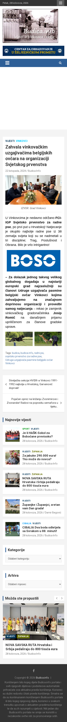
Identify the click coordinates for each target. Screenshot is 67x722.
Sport (26, 429)
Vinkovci (22, 141)
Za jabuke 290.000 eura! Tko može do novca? (39, 457)
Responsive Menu (60, 3)
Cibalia (26, 523)
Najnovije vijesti (18, 420)
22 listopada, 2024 (15, 170)
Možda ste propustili (22, 598)
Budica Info (34, 170)
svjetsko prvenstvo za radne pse (23, 356)
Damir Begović (53, 512)
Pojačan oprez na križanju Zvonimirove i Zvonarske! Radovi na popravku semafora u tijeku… (32, 402)
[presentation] (56, 598)
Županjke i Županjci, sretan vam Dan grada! (41, 506)
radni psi (39, 353)
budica (15, 353)
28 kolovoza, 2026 (32, 440)
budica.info (27, 353)
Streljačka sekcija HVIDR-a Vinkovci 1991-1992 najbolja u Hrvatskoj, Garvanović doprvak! (33, 384)
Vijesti (10, 141)
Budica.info (42, 677)
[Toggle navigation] (7, 63)
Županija (37, 451)
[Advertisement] (33, 99)
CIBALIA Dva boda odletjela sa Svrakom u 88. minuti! (41, 529)
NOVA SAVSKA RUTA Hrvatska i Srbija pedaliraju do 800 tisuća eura (41, 481)
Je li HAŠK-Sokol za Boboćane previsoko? (37, 434)
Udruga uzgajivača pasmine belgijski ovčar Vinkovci (29, 361)
